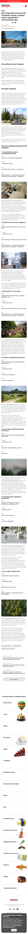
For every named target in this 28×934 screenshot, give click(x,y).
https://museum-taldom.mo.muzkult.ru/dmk (13, 308)
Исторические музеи (16, 645)
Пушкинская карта (9, 772)
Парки (5, 795)
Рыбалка (6, 865)
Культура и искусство (6, 645)
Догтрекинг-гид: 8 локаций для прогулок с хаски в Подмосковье (14, 665)
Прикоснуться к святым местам (8, 648)
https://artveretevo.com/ (8, 587)
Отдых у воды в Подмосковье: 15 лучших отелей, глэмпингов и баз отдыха (13, 658)
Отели (5, 714)
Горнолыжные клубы (10, 888)
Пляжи (5, 726)
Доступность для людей (11, 784)
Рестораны (6, 737)
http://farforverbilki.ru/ (8, 515)
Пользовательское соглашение (14, 912)
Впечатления (7, 703)
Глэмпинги (6, 760)
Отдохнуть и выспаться (10, 853)
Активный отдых (8, 818)
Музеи (5, 749)
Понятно (14, 930)
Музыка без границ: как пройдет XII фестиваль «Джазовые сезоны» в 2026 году (14, 672)
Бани (4, 807)
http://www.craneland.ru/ (8, 374)
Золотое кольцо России (14, 1)
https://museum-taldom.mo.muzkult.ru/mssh (14, 239)
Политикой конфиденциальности (12, 926)
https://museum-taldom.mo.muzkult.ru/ (12, 169)
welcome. (14, 900)
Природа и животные (10, 842)
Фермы (5, 876)
